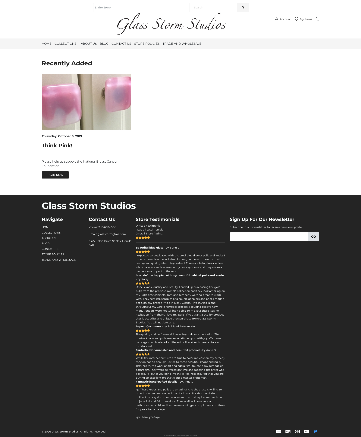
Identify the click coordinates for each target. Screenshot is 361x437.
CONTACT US (121, 43)
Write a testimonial (148, 225)
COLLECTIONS (65, 43)
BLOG (104, 43)
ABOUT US (89, 43)
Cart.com (192, 435)
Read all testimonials (149, 229)
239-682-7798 (107, 227)
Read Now (55, 175)
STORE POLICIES (147, 43)
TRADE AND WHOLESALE (182, 43)
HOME (47, 43)
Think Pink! (57, 145)
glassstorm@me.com (112, 234)
